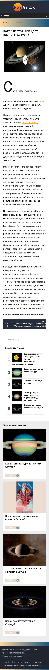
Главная (8, 22)
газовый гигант (29, 122)
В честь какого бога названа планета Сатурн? (21, 517)
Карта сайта (9, 650)
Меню (4, 15)
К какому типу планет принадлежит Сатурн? (33, 406)
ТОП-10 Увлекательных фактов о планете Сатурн (23, 570)
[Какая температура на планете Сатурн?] (24, 445)
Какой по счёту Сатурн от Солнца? (33, 382)
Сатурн (18, 22)
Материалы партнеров (12, 656)
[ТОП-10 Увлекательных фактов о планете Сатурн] (24, 550)
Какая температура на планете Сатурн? (33, 370)
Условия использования (14, 653)
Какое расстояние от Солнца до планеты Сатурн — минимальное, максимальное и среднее (27, 359)
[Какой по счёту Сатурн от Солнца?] (24, 602)
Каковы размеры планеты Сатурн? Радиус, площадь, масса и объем (31, 396)
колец (41, 101)
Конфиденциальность (28, 650)
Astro (25, 7)
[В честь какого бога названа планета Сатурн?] (24, 497)
